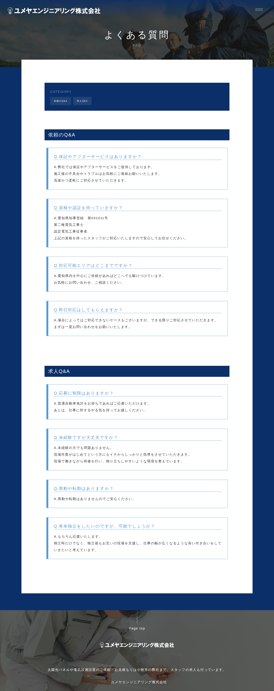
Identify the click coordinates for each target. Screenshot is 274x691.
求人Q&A (82, 101)
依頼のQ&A (60, 101)
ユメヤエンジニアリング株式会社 (139, 682)
